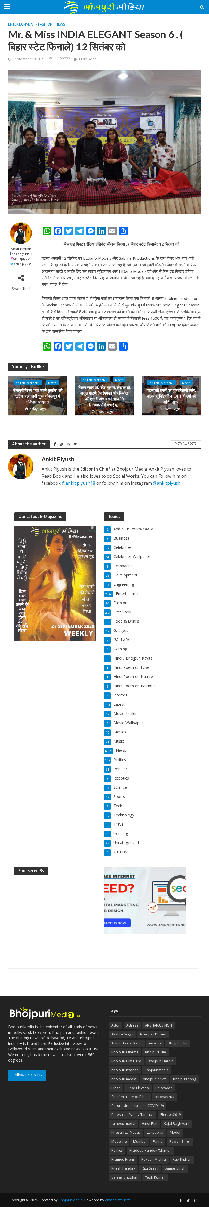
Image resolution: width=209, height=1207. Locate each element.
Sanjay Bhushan (125, 1177)
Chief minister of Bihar (129, 1096)
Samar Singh (175, 1168)
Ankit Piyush (21, 249)
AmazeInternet (117, 1200)
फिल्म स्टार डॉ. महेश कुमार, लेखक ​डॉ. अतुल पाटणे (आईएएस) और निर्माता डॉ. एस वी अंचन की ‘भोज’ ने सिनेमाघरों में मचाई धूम (104, 396)
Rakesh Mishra (153, 1159)
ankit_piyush (23, 264)
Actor (115, 1025)
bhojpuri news (155, 1078)
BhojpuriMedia (71, 1200)
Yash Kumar (155, 1177)
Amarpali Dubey (153, 1034)
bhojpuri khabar (124, 1069)
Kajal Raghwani (176, 1123)
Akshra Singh (122, 1034)
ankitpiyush (22, 258)
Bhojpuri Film (155, 1052)
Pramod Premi (123, 1159)
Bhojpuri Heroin (161, 1061)
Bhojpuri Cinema (125, 1052)
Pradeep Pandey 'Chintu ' (150, 1150)
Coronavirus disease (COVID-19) (137, 1105)
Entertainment (21, 24)
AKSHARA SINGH (158, 1025)
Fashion (45, 24)
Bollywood (164, 1087)
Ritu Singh (150, 1168)
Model (175, 1132)
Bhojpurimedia (157, 1069)
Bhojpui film (177, 1043)
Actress (132, 1025)
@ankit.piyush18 (78, 483)
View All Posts (185, 443)
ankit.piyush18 (22, 254)
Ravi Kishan (182, 1159)
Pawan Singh (180, 1141)
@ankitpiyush (167, 483)
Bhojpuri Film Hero (126, 1061)
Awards (155, 1043)
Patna (158, 1141)
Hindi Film (149, 1123)
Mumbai (139, 1141)
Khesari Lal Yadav (125, 1132)
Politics (117, 1150)
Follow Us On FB (27, 1075)
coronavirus (164, 1096)
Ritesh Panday (123, 1168)
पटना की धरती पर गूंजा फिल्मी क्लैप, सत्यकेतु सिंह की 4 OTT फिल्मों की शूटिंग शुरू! (171, 396)
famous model (123, 1123)
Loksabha (155, 1132)
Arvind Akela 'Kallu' (126, 1043)
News (60, 24)
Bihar (115, 1087)
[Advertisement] (55, 914)
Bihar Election (138, 1087)
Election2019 (170, 1114)
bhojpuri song (184, 1078)
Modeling (119, 1141)
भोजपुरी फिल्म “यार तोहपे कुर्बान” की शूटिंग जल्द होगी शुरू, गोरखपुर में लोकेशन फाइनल (37, 396)
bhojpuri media (123, 1078)
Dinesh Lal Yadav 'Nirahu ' (132, 1114)
